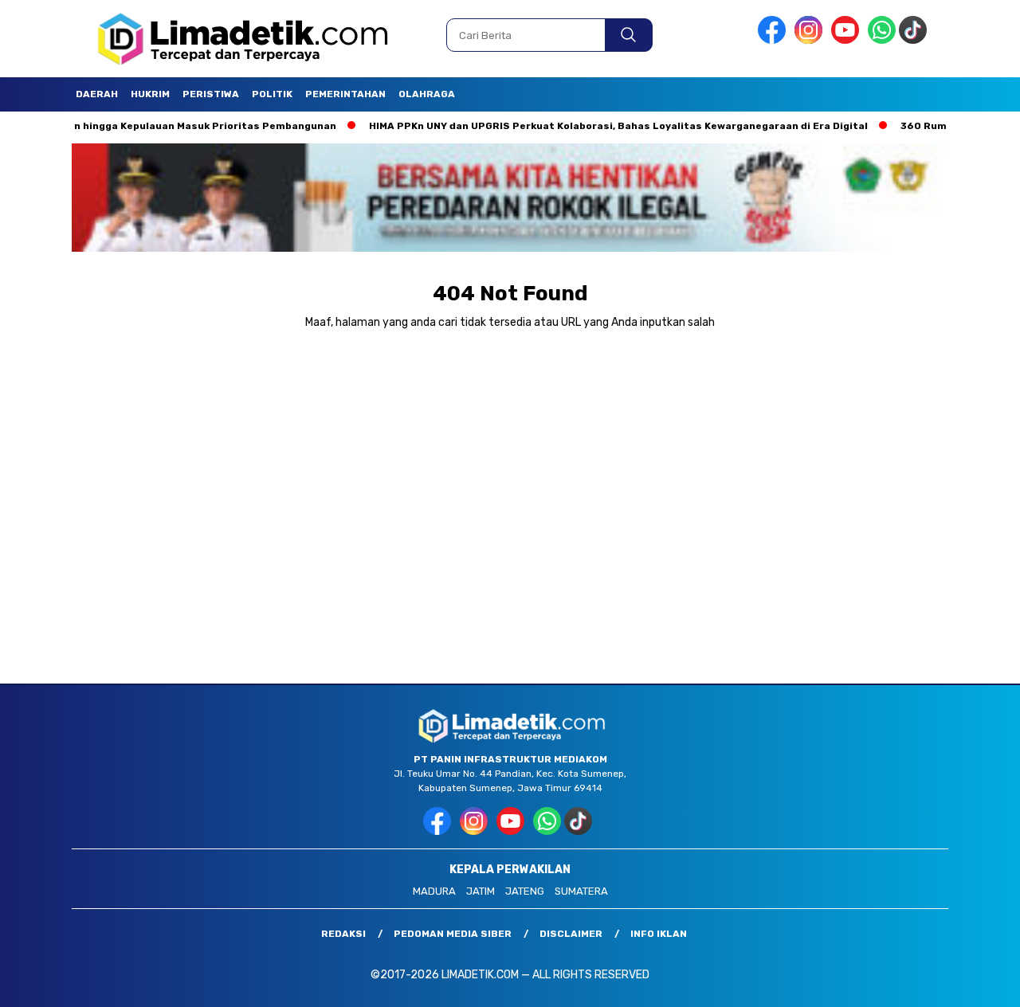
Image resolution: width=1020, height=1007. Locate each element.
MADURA (434, 891)
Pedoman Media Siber (453, 933)
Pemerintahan (345, 94)
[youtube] (848, 40)
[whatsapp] (882, 40)
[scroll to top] (976, 982)
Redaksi (343, 933)
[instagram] (811, 40)
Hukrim (150, 94)
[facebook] (774, 40)
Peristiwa (210, 94)
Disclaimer (570, 933)
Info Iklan (658, 933)
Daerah (97, 94)
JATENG (524, 891)
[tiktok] (915, 40)
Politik (272, 94)
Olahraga (426, 94)
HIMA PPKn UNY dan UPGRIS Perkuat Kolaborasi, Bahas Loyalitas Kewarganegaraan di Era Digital (587, 125)
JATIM (480, 891)
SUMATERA (581, 891)
